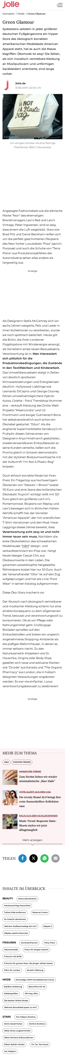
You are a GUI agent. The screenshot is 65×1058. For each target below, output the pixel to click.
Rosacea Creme (40, 912)
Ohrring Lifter (31, 993)
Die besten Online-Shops (16, 1000)
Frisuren (9, 942)
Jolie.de (20, 83)
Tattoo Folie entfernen (15, 912)
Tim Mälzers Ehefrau (26, 1017)
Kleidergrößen (11, 993)
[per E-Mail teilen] (55, 858)
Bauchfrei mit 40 (37, 986)
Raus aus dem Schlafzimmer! (38, 815)
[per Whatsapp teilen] (44, 858)
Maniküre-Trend (30, 771)
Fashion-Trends (22, 762)
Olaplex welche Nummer (16, 933)
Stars (6, 1016)
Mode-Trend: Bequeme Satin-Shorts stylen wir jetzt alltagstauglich (38, 825)
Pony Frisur (49, 943)
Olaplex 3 (47, 926)
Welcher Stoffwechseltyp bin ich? (20, 926)
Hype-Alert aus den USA (35, 792)
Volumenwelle (11, 949)
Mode (6, 979)
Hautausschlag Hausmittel (17, 905)
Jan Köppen (10, 1051)
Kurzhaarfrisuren (29, 943)
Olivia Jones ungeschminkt (17, 1031)
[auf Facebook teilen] (22, 858)
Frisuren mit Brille (13, 956)
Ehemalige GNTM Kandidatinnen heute (35, 980)
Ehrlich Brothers (37, 1024)
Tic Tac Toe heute (39, 1044)
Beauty (7, 898)
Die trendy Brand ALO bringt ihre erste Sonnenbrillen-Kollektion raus (40, 801)
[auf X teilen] (33, 858)
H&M (25, 546)
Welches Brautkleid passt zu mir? (20, 1007)
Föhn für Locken (12, 970)
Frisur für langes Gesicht (36, 949)
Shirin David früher (13, 1024)
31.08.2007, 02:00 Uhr (28, 87)
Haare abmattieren (27, 898)
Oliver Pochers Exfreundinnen (18, 1037)
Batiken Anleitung (13, 986)
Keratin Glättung (35, 970)
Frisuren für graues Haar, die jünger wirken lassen (28, 963)
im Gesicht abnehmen (15, 919)
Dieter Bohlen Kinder (14, 1044)
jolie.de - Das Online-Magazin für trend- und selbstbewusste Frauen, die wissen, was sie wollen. (11, 5)
